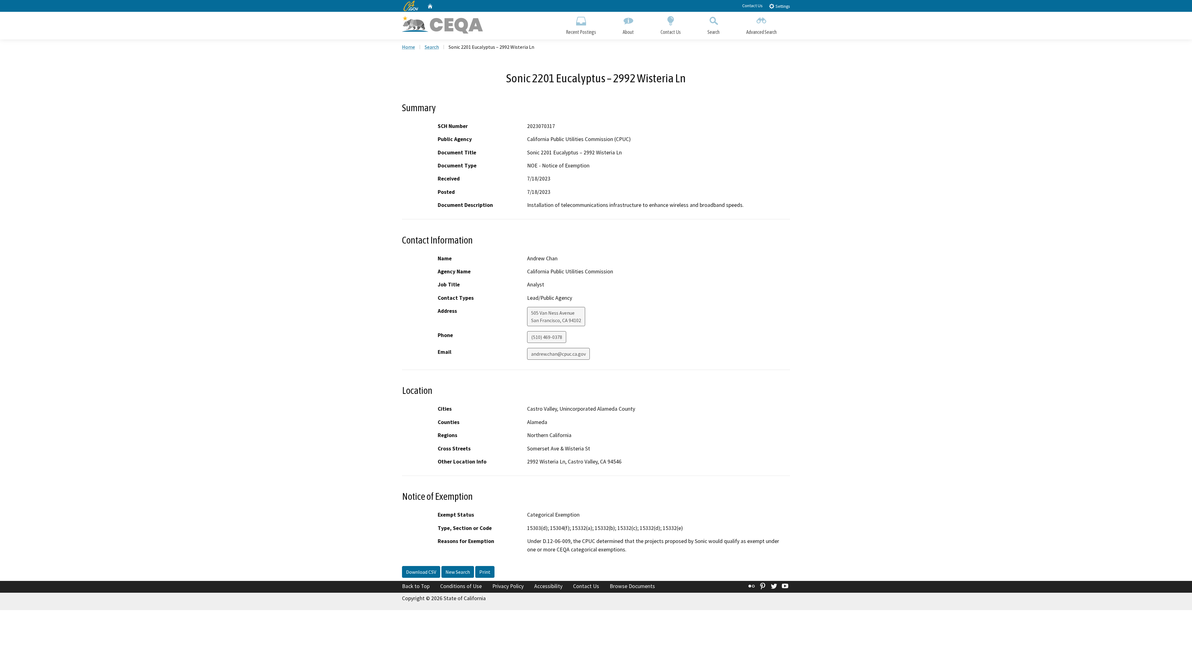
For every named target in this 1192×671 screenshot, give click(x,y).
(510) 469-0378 (546, 337)
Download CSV (421, 572)
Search (713, 32)
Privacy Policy (508, 586)
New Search (457, 572)
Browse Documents (632, 586)
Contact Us (752, 5)
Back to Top (416, 586)
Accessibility (548, 586)
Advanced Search (761, 32)
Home (408, 47)
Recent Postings (581, 32)
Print (484, 572)
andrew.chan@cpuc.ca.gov (558, 354)
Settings (782, 6)
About (628, 32)
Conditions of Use (461, 586)
